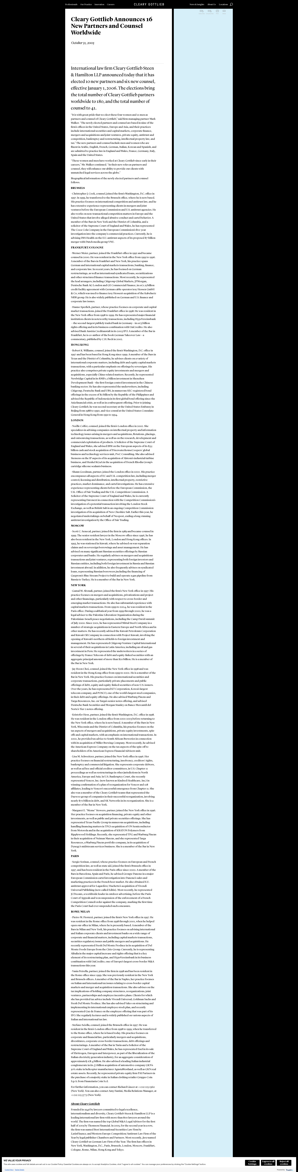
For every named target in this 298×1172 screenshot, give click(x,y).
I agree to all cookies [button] (268, 1162)
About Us (211, 4)
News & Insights (197, 4)
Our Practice (86, 4)
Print (217, 13)
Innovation (99, 4)
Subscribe (202, 13)
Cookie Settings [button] (252, 1162)
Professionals (71, 4)
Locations (223, 4)
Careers (110, 4)
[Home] (149, 4)
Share (224, 13)
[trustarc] (289, 1170)
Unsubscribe (209, 13)
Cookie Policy (9, 1170)
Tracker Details (19, 1170)
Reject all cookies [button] (284, 1162)
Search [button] (231, 4)
